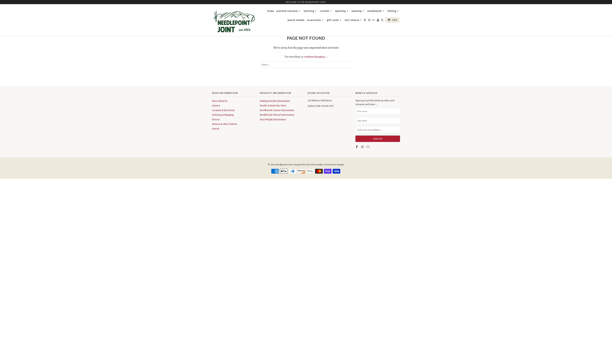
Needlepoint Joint (284, 164)
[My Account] (378, 21)
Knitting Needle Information (275, 101)
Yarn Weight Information (273, 119)
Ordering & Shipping (223, 115)
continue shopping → (316, 56)
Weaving (358, 10)
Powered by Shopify (334, 164)
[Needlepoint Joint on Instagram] (362, 147)
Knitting (310, 10)
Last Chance (353, 20)
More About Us (219, 101)
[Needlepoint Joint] (234, 20)
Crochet (326, 10)
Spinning (341, 10)
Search (215, 128)
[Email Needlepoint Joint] (368, 147)
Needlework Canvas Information (277, 110)
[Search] (382, 21)
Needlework (375, 10)
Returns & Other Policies (224, 124)
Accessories (315, 20)
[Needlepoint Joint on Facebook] (357, 147)
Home (270, 11)
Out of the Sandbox (315, 164)
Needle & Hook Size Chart (273, 105)
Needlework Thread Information (277, 115)
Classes (216, 105)
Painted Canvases (288, 10)
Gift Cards (334, 20)
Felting (393, 10)
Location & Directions (223, 110)
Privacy (216, 119)
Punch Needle (296, 20)
